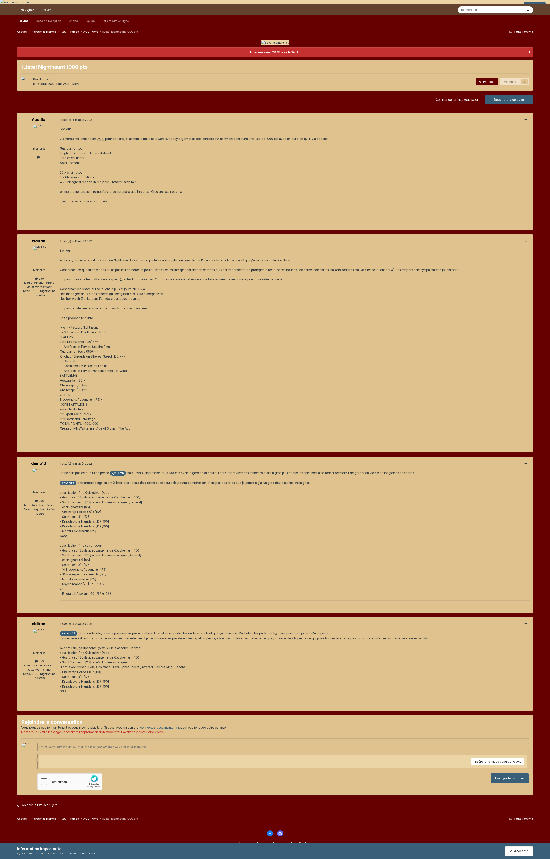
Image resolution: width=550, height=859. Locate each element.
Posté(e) (76, 119)
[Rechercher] (528, 9)
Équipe (90, 21)
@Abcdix (68, 483)
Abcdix (44, 79)
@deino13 (68, 633)
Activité (46, 10)
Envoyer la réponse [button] (509, 778)
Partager (488, 81)
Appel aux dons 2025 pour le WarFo (275, 52)
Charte (73, 21)
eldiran (38, 241)
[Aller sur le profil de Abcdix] (26, 81)
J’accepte (520, 851)
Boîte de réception (48, 21)
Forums (23, 21)
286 (41, 501)
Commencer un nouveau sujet (457, 99)
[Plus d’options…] (525, 119)
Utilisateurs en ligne (115, 21)
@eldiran (118, 473)
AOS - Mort (71, 84)
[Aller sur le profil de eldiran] (39, 256)
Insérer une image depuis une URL (498, 761)
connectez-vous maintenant (160, 727)
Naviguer (27, 10)
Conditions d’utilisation (80, 853)
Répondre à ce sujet (509, 99)
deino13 (38, 463)
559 (41, 278)
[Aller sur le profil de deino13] (39, 478)
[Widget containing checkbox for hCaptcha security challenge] (69, 781)
